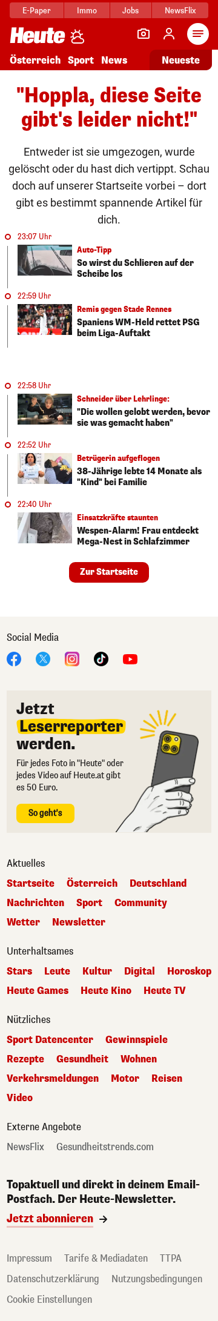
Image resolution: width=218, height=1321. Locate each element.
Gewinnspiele (136, 1040)
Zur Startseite (109, 572)
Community (140, 903)
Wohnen (139, 1059)
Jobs (130, 10)
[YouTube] (130, 658)
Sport (81, 60)
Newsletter (78, 922)
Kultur (97, 971)
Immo (87, 10)
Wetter (23, 922)
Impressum (29, 1258)
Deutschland (158, 884)
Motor (125, 1079)
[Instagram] (72, 658)
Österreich (35, 60)
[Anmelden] (169, 34)
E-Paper (36, 10)
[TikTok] (101, 658)
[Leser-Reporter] (143, 34)
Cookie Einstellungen (49, 1299)
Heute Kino (106, 991)
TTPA (171, 1258)
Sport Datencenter (50, 1040)
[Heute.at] (37, 35)
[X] (43, 658)
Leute (57, 971)
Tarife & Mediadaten (106, 1258)
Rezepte (25, 1059)
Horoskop (189, 971)
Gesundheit (82, 1059)
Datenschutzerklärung (53, 1279)
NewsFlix (180, 10)
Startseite (30, 884)
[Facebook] (14, 658)
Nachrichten (35, 903)
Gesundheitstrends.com (105, 1147)
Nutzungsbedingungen (156, 1279)
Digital (139, 971)
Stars (19, 971)
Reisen (166, 1079)
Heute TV (165, 991)
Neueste (181, 60)
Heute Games (37, 991)
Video (20, 1098)
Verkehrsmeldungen (53, 1079)
